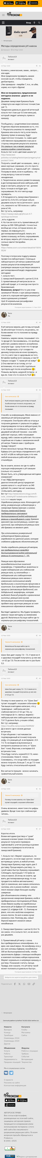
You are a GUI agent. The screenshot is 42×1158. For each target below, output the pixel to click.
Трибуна (25, 1053)
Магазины (25, 1032)
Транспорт (8, 1056)
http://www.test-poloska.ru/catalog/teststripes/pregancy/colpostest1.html (20, 157)
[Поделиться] (36, 66)
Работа (7, 1053)
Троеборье (8, 1035)
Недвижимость (10, 1059)
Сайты (24, 1035)
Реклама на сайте (12, 1082)
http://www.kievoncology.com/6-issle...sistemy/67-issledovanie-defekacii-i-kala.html (19, 496)
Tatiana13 (6, 50)
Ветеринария (27, 1059)
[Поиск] (39, 22)
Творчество (26, 1062)
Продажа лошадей (12, 1062)
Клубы (24, 1029)
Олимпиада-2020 (11, 1041)
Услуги (7, 1051)
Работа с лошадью (29, 1051)
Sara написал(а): (11, 396)
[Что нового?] (34, 22)
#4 (40, 635)
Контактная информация (15, 1085)
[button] (3, 22)
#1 (40, 66)
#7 (40, 829)
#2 (40, 322)
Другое (7, 1044)
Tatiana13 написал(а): (12, 642)
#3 (40, 390)
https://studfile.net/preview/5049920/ (17, 726)
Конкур (7, 1032)
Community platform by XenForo (21, 1020)
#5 (40, 678)
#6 (40, 789)
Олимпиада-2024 (11, 1038)
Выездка (8, 1029)
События (25, 1056)
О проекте (8, 1080)
